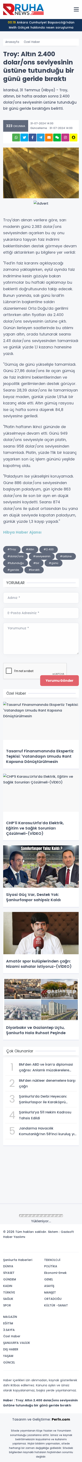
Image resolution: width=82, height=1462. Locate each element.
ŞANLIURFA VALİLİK (16, 1343)
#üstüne (66, 556)
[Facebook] (55, 1247)
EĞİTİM (8, 1323)
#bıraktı (34, 570)
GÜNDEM (9, 1279)
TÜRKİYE (9, 1292)
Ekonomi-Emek (55, 1273)
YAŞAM (8, 1356)
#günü (53, 563)
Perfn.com (61, 1419)
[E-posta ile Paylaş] (49, 137)
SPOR (7, 1305)
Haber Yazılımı (14, 1237)
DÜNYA (8, 1266)
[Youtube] (68, 1247)
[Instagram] (61, 1247)
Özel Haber (32, 42)
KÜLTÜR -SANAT (56, 1305)
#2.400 (49, 549)
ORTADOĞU (53, 1299)
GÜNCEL (9, 1362)
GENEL (48, 1279)
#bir (36, 563)
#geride (13, 570)
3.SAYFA (9, 1330)
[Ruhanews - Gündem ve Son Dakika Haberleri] (24, 9)
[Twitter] (49, 1247)
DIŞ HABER (10, 1349)
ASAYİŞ (49, 1286)
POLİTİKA (50, 1266)
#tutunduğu (15, 563)
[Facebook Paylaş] (32, 137)
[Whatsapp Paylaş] (16, 137)
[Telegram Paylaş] (41, 137)
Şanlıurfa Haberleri (17, 1260)
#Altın (30, 549)
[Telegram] (74, 1247)
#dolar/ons (15, 556)
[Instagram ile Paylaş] (65, 137)
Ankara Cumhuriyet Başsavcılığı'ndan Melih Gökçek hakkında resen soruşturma (41, 25)
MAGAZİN (10, 1317)
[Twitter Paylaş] (24, 137)
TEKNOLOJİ (52, 1260)
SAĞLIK (8, 1299)
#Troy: (11, 549)
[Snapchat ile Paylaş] (73, 137)
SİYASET (9, 1273)
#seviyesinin (41, 556)
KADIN (7, 1286)
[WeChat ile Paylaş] (57, 137)
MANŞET (50, 1292)
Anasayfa (12, 42)
